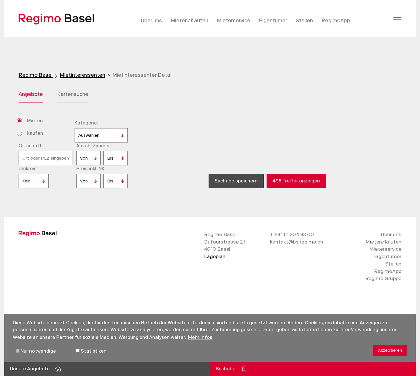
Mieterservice (233, 20)
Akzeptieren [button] (390, 350)
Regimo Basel (36, 75)
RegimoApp (335, 20)
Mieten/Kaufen (189, 20)
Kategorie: (86, 123)
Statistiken (93, 351)
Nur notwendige (37, 351)
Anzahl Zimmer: (93, 145)
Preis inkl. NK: (91, 168)
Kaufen (35, 133)
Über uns (151, 20)
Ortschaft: (31, 145)
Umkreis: (28, 168)
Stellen (304, 20)
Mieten (35, 120)
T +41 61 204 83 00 (292, 234)
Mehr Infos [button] (200, 337)
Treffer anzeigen (296, 181)
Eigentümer (273, 20)
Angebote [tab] (31, 94)
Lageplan (214, 256)
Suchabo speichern (236, 181)
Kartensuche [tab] (72, 94)
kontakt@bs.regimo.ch (296, 242)
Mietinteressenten (82, 75)
